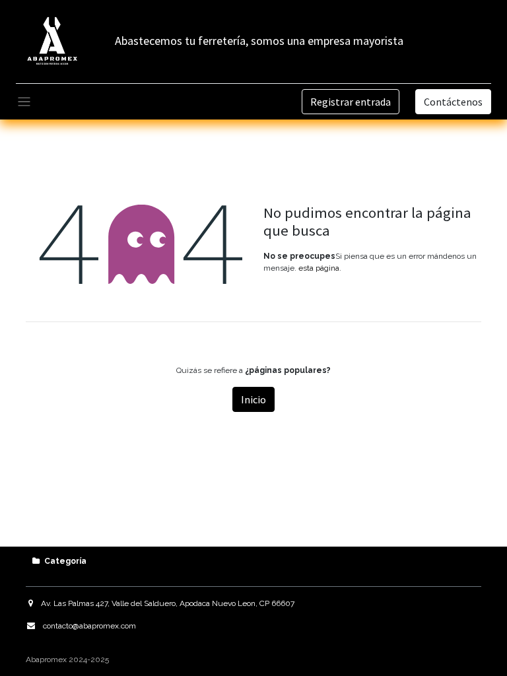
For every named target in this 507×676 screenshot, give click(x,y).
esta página (318, 268)
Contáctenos (453, 101)
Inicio (253, 399)
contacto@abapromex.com (89, 625)
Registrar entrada (350, 101)
